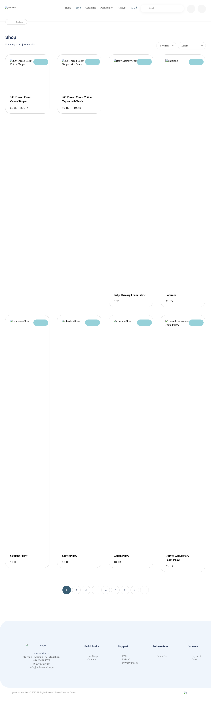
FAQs (125, 656)
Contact (91, 659)
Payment (196, 656)
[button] (202, 9)
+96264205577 (41, 660)
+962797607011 (42, 663)
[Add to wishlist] (40, 62)
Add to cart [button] (131, 122)
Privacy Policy (130, 662)
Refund (126, 659)
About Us (162, 656)
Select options (28, 75)
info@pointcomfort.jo (42, 667)
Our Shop (92, 656)
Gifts (194, 659)
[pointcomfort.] (19, 10)
